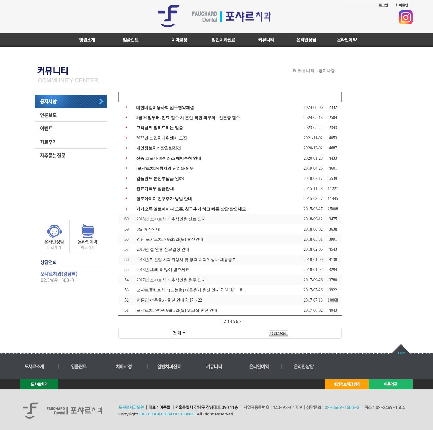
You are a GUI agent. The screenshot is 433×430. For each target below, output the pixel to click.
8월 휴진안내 (148, 229)
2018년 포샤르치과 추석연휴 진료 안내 (171, 219)
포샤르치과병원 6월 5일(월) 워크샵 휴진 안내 (177, 310)
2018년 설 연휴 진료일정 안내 (163, 249)
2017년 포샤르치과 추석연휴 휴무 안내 (171, 280)
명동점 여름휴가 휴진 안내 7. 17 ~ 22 (169, 300)
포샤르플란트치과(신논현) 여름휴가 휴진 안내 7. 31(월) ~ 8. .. (191, 290)
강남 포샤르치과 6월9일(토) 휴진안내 (170, 239)
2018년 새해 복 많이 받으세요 (163, 269)
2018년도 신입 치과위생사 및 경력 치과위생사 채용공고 (186, 259)
